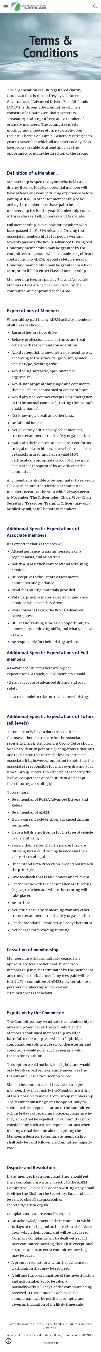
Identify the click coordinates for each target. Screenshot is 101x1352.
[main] (50, 46)
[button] (5, 6)
